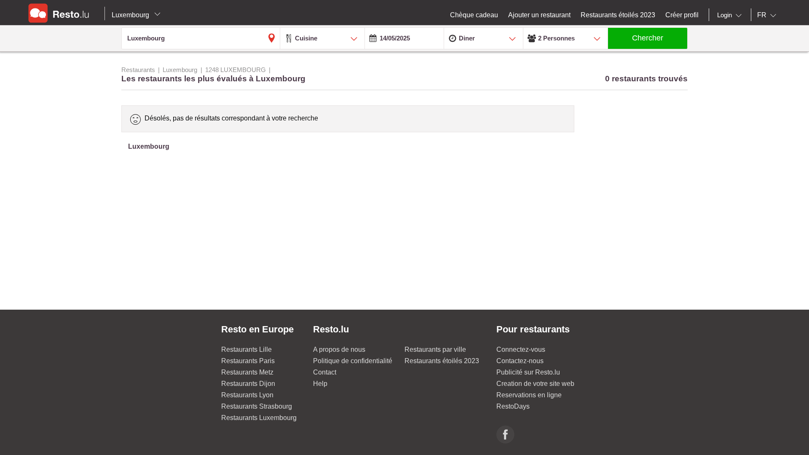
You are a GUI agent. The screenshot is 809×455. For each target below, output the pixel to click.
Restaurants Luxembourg (259, 417)
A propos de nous (339, 349)
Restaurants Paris (248, 360)
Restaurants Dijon (248, 383)
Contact (324, 372)
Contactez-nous (520, 360)
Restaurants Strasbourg (256, 406)
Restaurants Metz (247, 372)
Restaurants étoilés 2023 (441, 360)
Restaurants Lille (246, 349)
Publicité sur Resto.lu (528, 372)
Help (320, 383)
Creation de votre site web (535, 383)
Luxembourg (131, 15)
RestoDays (513, 406)
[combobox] (731, 15)
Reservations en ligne (529, 395)
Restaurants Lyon (247, 395)
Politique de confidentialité (352, 360)
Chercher (647, 38)
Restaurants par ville (435, 349)
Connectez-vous (520, 349)
